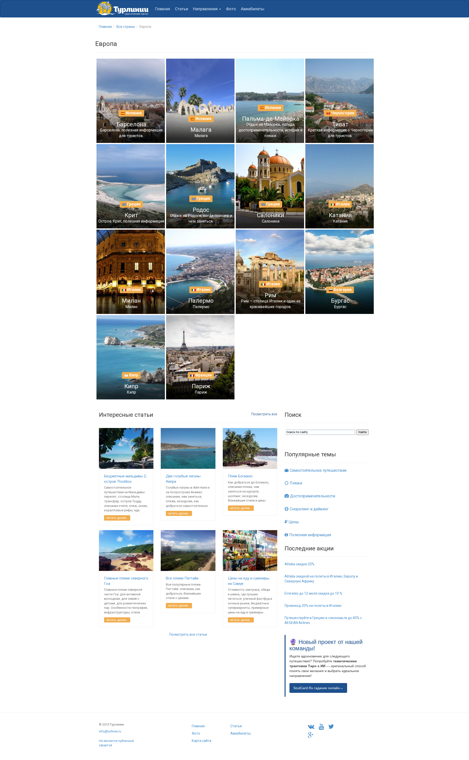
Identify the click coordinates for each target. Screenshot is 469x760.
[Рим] (278, 272)
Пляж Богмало (240, 476)
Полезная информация (310, 535)
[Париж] (209, 357)
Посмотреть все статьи (188, 634)
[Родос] (209, 186)
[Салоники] (278, 186)
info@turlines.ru (110, 731)
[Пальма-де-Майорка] (278, 101)
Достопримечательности (312, 496)
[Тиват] (348, 101)
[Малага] (209, 101)
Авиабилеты (252, 8)
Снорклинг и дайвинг (309, 509)
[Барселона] (139, 101)
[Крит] (139, 186)
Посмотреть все (264, 414)
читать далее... (117, 518)
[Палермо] (209, 272)
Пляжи (296, 483)
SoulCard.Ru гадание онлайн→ (318, 688)
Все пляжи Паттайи (182, 578)
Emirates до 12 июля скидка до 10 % (313, 593)
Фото (231, 8)
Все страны (126, 27)
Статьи (181, 8)
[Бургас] (348, 272)
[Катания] (348, 186)
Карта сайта (201, 741)
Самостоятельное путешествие (318, 470)
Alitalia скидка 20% (299, 564)
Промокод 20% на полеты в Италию (313, 606)
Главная (162, 8)
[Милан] (139, 272)
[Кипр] (139, 357)
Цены (293, 522)
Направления (206, 8)
